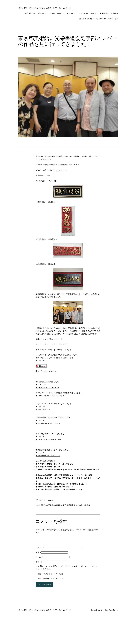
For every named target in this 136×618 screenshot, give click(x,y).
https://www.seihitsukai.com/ (48, 456)
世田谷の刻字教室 (46, 505)
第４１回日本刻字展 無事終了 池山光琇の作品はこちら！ (60, 489)
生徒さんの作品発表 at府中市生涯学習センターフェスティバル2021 (64, 475)
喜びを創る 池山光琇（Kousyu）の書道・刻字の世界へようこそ (44, 8)
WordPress (113, 610)
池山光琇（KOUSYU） (84, 505)
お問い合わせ (29, 13)
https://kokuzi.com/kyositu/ (47, 387)
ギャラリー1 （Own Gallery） (51, 13)
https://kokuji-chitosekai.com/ (48, 439)
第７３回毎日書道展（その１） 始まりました (55, 464)
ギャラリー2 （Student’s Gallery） (82, 13)
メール (39, 557)
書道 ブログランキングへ (46, 371)
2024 (38, 505)
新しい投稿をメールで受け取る (50, 578)
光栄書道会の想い (86, 19)
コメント (40, 548)
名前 (38, 552)
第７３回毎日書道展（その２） (48, 467)
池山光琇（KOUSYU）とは (107, 19)
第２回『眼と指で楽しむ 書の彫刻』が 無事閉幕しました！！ (62, 484)
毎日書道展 (71, 505)
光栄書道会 (58, 505)
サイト (38, 562)
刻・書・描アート (43, 409)
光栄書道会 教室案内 (109, 13)
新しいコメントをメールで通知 (50, 574)
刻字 (64, 505)
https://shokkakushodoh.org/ (48, 423)
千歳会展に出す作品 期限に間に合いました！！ (55, 487)
